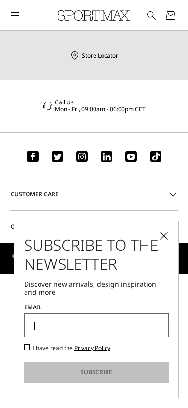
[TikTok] (156, 157)
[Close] (164, 236)
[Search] (151, 15)
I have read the (71, 348)
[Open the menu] (15, 15)
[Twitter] (57, 157)
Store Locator (100, 55)
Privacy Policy (92, 348)
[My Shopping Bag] (170, 15)
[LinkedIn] (106, 157)
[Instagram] (82, 157)
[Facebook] (33, 157)
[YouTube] (131, 157)
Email (33, 307)
